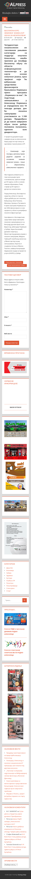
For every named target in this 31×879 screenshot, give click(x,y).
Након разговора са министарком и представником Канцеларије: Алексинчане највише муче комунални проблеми (15, 786)
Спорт (8, 591)
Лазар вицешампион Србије (16, 266)
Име (6, 317)
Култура (9, 578)
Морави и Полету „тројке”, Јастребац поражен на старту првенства (14, 796)
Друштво (7, 39)
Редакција (19, 37)
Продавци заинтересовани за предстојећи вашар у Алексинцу (15, 755)
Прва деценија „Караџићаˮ (14, 262)
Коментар (8, 289)
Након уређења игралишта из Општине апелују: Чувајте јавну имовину (15, 829)
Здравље (9, 575)
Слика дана (10, 588)
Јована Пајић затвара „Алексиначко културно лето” (13, 821)
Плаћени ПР (10, 581)
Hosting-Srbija (22, 874)
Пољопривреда (11, 586)
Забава (8, 573)
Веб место (8, 334)
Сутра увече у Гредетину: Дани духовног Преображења (13, 813)
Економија (10, 570)
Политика (9, 583)
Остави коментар (18, 39)
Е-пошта (8, 325)
